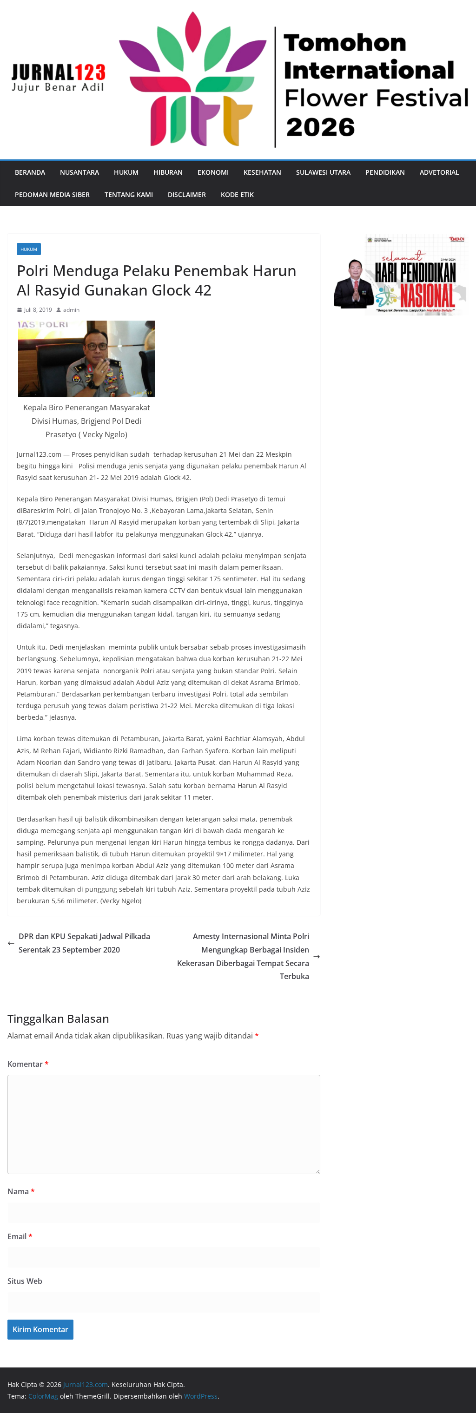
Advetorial (439, 172)
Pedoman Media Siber (52, 194)
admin (71, 310)
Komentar (28, 1064)
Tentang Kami (129, 194)
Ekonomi (213, 172)
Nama (21, 1191)
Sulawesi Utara (323, 172)
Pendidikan (385, 172)
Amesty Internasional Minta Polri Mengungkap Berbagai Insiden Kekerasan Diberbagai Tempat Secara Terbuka (243, 956)
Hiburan (168, 172)
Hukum (126, 172)
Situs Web (24, 1281)
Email (20, 1236)
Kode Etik (237, 194)
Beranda (30, 172)
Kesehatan (262, 172)
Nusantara (79, 172)
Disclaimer (187, 194)
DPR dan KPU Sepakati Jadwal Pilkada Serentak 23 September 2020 (84, 943)
